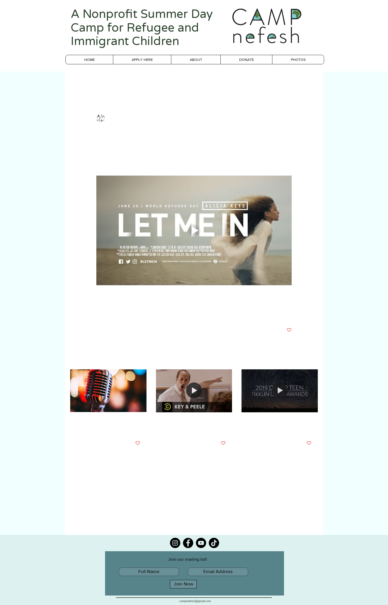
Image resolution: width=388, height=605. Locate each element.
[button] (311, 82)
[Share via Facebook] (98, 313)
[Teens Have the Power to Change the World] (280, 390)
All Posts (77, 82)
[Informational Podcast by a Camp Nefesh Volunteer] (108, 390)
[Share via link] (137, 313)
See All (312, 359)
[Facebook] (188, 543)
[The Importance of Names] (194, 390)
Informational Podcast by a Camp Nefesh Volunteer (104, 424)
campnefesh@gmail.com (195, 601)
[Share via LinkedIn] (124, 313)
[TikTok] (214, 543)
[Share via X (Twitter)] (111, 313)
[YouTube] (201, 543)
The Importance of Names (189, 421)
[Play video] (194, 230)
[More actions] (288, 118)
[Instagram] (175, 543)
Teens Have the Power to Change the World (274, 424)
